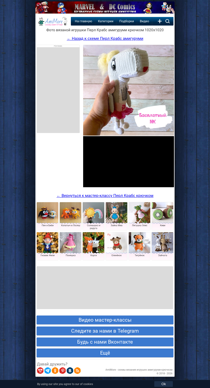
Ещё (105, 353)
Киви (162, 225)
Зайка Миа (116, 225)
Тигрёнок (140, 255)
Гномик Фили (48, 255)
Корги (93, 255)
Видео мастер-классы (105, 320)
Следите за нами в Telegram (105, 331)
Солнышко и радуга (93, 227)
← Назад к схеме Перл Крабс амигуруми (105, 38)
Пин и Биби (48, 225)
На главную (83, 21)
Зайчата (162, 255)
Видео (144, 21)
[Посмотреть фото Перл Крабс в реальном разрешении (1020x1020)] (128, 134)
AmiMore (54, 23)
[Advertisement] (58, 90)
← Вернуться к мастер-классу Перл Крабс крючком (105, 195)
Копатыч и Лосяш (70, 225)
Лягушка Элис (139, 225)
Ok (163, 384)
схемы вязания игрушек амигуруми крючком (145, 369)
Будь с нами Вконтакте (105, 342)
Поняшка (71, 255)
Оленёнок (116, 255)
